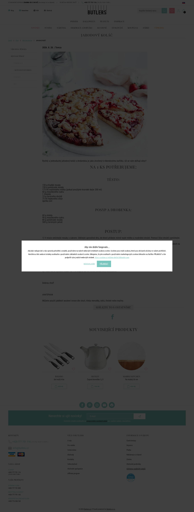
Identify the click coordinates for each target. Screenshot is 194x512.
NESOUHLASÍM (89, 264)
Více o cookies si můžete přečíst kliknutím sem (112, 257)
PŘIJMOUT (104, 264)
